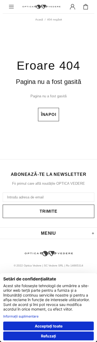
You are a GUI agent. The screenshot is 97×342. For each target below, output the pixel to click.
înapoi (48, 114)
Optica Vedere (41, 7)
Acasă (39, 19)
